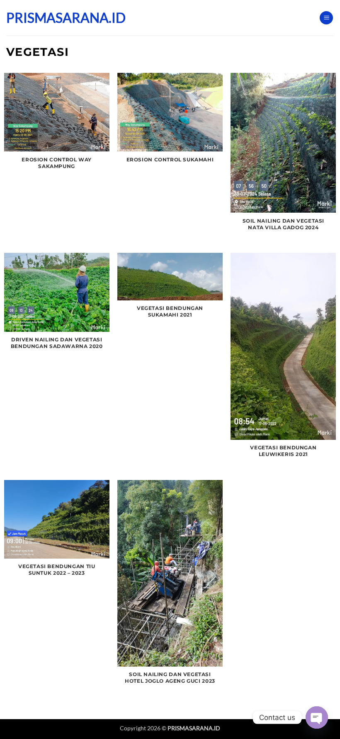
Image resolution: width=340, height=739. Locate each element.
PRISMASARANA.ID (47, 17)
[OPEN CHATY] (317, 717)
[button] (326, 18)
